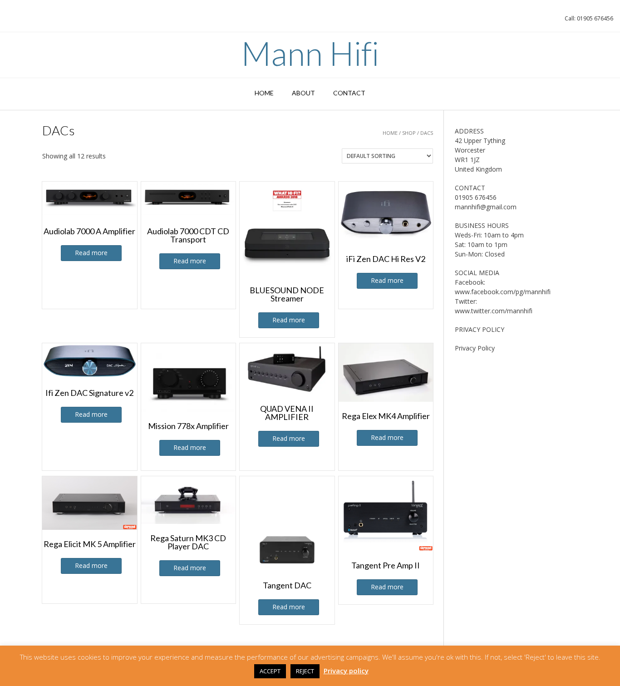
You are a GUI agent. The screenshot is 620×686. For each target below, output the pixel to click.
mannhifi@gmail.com (486, 206)
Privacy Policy (475, 348)
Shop (409, 132)
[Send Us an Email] (10, 21)
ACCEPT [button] (270, 671)
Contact (349, 93)
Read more (91, 252)
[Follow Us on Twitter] (33, 21)
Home (264, 93)
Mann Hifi (310, 53)
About (303, 93)
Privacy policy (346, 670)
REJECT (305, 671)
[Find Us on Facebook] (22, 21)
